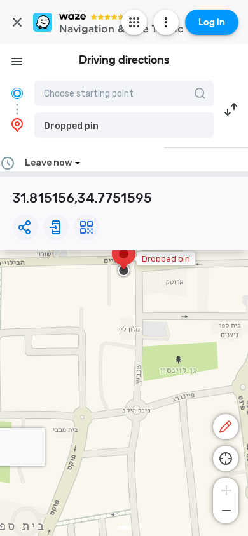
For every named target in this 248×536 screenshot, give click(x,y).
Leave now (48, 162)
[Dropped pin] (123, 260)
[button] (124, 125)
